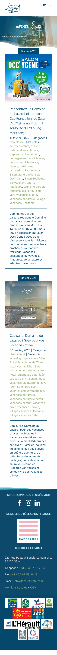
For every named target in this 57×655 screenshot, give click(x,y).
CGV (33, 587)
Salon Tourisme (34, 178)
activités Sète (32, 366)
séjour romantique (32, 390)
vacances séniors (28, 407)
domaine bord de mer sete (27, 370)
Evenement (32, 154)
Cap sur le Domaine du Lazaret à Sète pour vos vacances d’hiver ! (27, 340)
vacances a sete (26, 194)
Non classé (17, 142)
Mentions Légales (16, 587)
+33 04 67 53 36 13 (25, 574)
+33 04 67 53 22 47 (33, 568)
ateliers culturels (27, 150)
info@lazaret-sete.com (28, 581)
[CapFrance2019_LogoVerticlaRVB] (28, 520)
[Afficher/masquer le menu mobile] (50, 5)
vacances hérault (20, 403)
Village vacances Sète (24, 415)
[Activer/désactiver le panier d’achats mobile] (44, 5)
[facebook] (19, 503)
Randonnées (33, 170)
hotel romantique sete (24, 374)
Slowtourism (17, 182)
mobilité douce (28, 162)
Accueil (5, 36)
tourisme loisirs (19, 190)
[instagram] (28, 503)
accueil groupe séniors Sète (27, 358)
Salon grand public (21, 174)
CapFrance (16, 154)
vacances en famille (22, 199)
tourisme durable (34, 186)
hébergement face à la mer (27, 158)
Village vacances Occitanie (27, 411)
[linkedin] (37, 503)
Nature (14, 166)
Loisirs (14, 162)
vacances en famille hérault (27, 399)
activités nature (19, 146)
